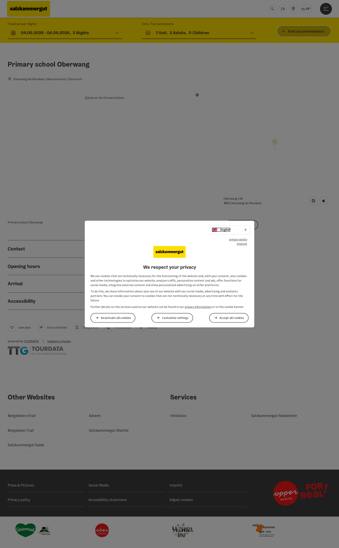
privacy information (198, 307)
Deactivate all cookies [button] (116, 318)
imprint (242, 244)
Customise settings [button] (175, 318)
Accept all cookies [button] (232, 318)
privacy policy (238, 239)
